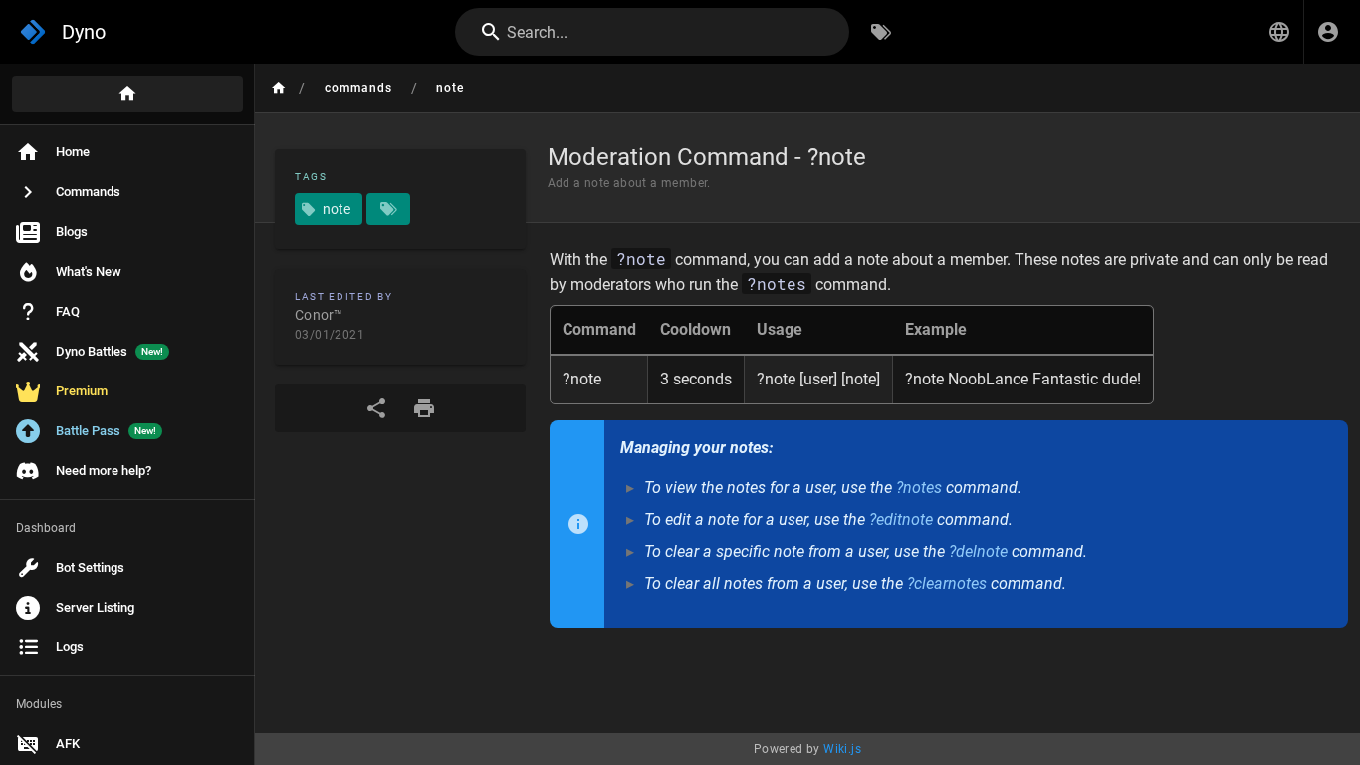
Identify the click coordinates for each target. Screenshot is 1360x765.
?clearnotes (947, 583)
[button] (1279, 32)
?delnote (978, 551)
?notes (919, 487)
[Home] (127, 94)
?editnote (901, 519)
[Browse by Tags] (881, 32)
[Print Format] (424, 408)
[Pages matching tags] (388, 209)
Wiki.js (842, 749)
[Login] (1328, 32)
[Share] (376, 408)
